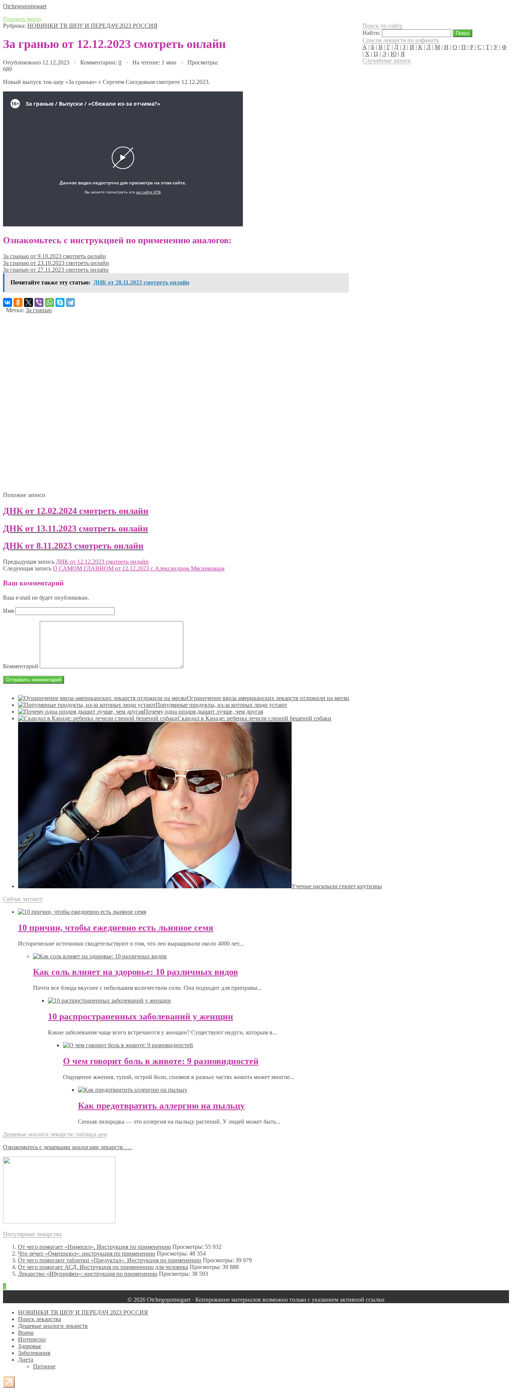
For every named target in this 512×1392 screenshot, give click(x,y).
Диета (25, 1359)
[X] (28, 302)
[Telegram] (70, 302)
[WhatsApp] (49, 302)
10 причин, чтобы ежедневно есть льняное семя (115, 927)
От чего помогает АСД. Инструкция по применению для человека (103, 1267)
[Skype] (59, 302)
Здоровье (29, 1346)
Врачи (26, 1332)
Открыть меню (22, 19)
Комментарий (20, 666)
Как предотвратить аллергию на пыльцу (161, 1106)
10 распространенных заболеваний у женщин (140, 1016)
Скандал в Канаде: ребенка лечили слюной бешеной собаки (254, 718)
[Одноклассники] (17, 302)
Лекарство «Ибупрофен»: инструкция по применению (87, 1274)
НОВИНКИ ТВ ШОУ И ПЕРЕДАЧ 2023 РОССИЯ (92, 25)
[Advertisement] (175, 400)
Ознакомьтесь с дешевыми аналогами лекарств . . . (67, 1147)
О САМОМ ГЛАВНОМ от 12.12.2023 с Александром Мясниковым (139, 568)
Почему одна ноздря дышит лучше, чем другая (203, 711)
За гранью (39, 310)
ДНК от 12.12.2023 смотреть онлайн (102, 561)
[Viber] (38, 302)
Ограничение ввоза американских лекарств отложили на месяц (268, 698)
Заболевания (34, 1353)
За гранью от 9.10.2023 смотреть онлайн (54, 256)
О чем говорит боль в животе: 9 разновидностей (161, 1061)
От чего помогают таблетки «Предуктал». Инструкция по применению (109, 1260)
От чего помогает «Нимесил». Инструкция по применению (94, 1247)
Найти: (371, 33)
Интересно (32, 1339)
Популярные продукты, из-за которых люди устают (221, 705)
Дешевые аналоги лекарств (53, 1326)
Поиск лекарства (39, 1319)
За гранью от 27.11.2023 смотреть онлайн (56, 269)
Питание (44, 1366)
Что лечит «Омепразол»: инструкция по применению (86, 1253)
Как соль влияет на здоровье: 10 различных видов (135, 972)
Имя (8, 611)
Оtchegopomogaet (24, 6)
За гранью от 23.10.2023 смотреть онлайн (56, 263)
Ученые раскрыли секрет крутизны (337, 886)
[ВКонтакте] (7, 302)
